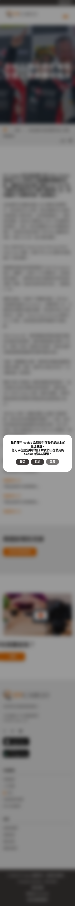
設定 (26, 450)
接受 (22, 461)
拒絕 (37, 461)
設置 (52, 461)
